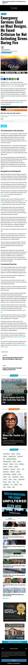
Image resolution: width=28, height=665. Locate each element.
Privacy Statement (16, 663)
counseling (3, 310)
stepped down (19, 102)
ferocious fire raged (12, 86)
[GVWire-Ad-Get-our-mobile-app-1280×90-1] (14, 107)
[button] (26, 648)
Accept (14, 660)
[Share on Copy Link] (18, 79)
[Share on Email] (12, 79)
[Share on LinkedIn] (7, 79)
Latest (4, 14)
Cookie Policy (10, 663)
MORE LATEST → (6, 598)
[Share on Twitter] (4, 79)
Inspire (4, 527)
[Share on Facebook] (2, 79)
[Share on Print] (10, 79)
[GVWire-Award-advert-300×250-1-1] (14, 621)
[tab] (10, 518)
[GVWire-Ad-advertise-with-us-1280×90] (14, 73)
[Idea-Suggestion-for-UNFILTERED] (14, 516)
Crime (4, 535)
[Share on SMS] (15, 79)
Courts (18, 2)
